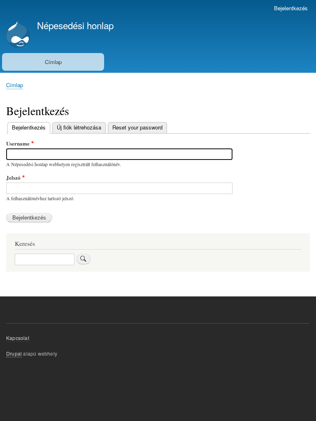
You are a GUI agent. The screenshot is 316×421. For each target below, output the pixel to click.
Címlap (53, 62)
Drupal (14, 353)
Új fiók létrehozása (79, 127)
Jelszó (13, 177)
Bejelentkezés (291, 8)
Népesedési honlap (75, 25)
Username (18, 143)
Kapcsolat (17, 337)
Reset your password (137, 127)
